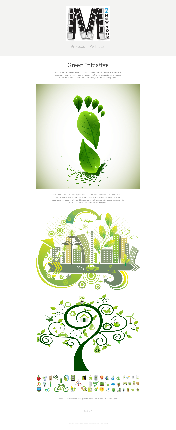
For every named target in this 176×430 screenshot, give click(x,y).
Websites (97, 46)
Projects (78, 46)
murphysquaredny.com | (97, 423)
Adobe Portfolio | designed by (82, 423)
